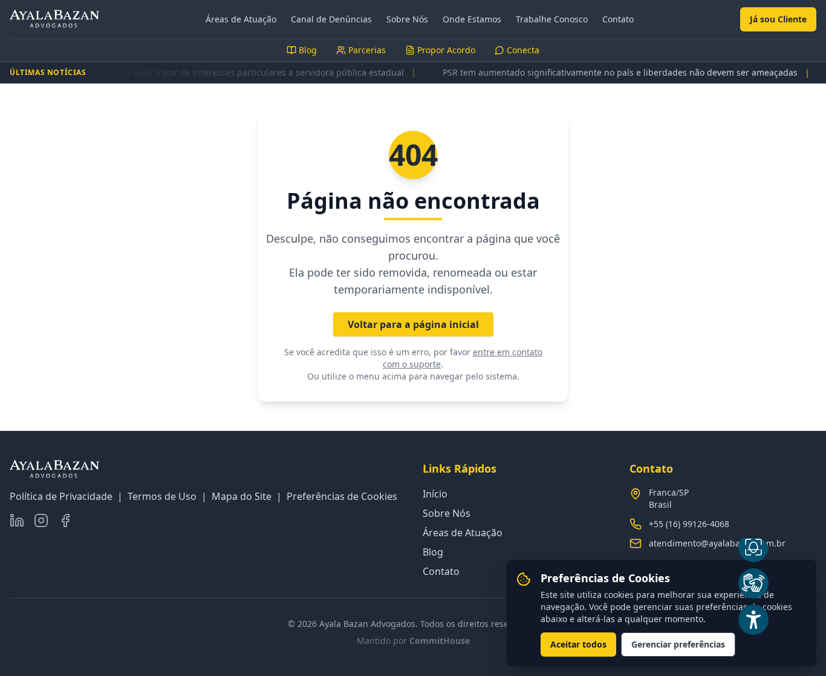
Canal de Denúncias (331, 19)
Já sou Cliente (778, 19)
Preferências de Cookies (342, 496)
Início (435, 493)
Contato (618, 19)
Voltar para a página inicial (413, 324)
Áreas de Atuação (241, 19)
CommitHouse (439, 640)
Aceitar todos (578, 644)
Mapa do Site (242, 496)
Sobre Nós (407, 19)
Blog (433, 552)
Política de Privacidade (61, 496)
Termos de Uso (162, 496)
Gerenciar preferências (678, 644)
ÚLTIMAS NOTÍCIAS (48, 72)
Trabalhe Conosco (552, 19)
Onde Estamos (472, 19)
